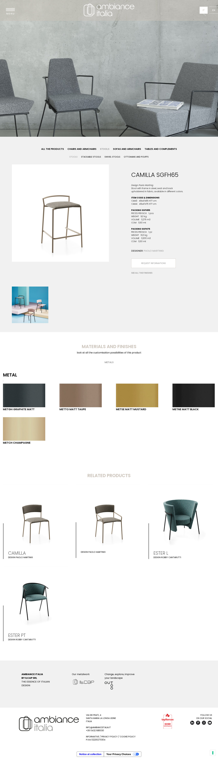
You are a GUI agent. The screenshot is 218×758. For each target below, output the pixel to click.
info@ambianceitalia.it (98, 727)
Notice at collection (90, 754)
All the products (52, 149)
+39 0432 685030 (95, 730)
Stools (104, 149)
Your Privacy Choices (118, 754)
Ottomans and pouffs (136, 156)
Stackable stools (91, 156)
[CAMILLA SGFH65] (60, 213)
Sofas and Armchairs (127, 149)
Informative (92, 736)
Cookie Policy (128, 736)
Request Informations (153, 263)
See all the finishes (141, 272)
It (204, 10)
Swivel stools (112, 156)
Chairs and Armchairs (81, 149)
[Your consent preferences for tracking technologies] (213, 753)
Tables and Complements (161, 149)
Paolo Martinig (154, 251)
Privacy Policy (109, 736)
